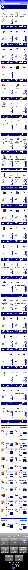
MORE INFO (7, 81)
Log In (2, 20)
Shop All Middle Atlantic (9, 5)
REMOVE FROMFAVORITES (24, 97)
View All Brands (23, 5)
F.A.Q (20, 535)
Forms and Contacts (27, 535)
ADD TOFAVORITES (11, 26)
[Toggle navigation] (26, 3)
